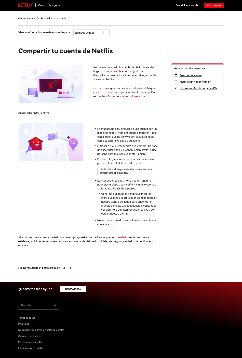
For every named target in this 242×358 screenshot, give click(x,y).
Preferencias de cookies (30, 342)
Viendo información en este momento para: (44, 32)
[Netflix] (25, 5)
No (69, 267)
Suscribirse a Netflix (187, 5)
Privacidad (23, 323)
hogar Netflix (113, 71)
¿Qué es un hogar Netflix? (195, 81)
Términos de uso (26, 317)
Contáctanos (73, 289)
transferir (121, 237)
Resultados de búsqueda (53, 18)
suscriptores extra (134, 96)
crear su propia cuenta (107, 92)
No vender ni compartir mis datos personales (41, 329)
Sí (64, 267)
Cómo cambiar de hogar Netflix (198, 88)
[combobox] (75, 33)
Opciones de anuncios (29, 336)
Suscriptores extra (191, 75)
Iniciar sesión (213, 5)
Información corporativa (30, 348)
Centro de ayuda (49, 5)
